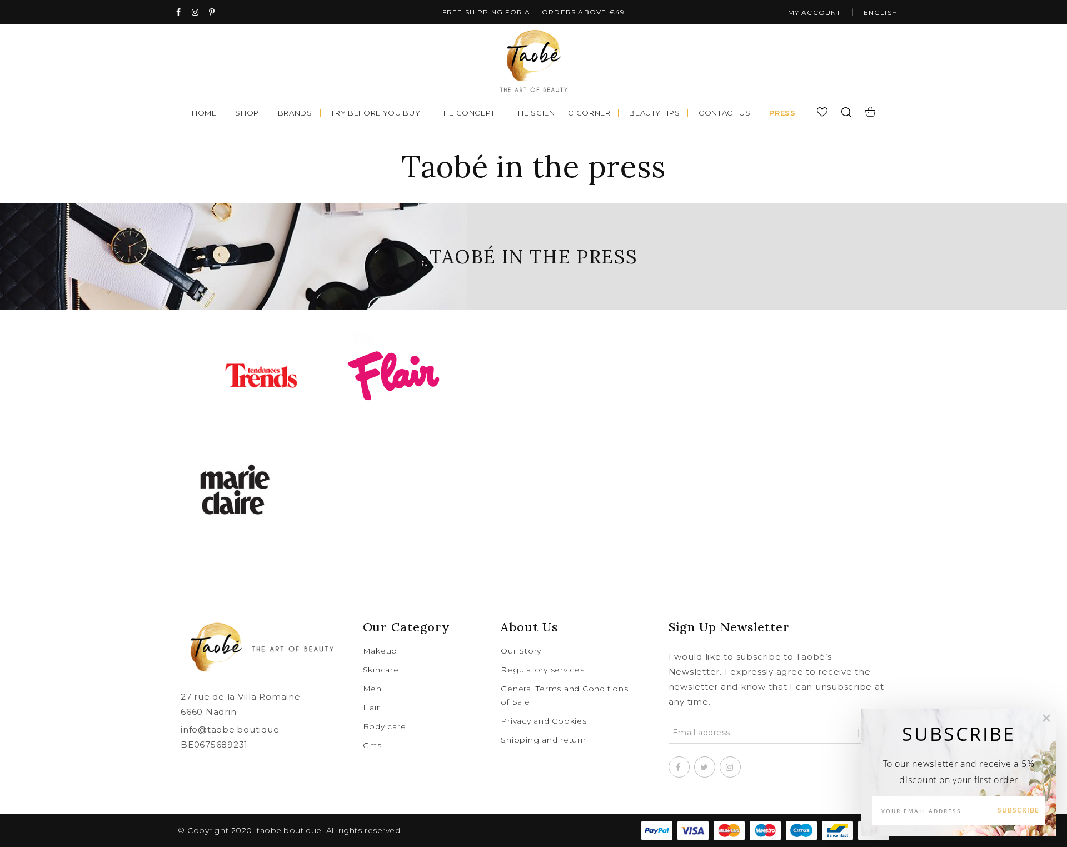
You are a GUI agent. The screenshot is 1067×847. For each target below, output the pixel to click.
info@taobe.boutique (230, 729)
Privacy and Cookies (543, 721)
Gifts (372, 745)
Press (782, 112)
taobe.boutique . (291, 830)
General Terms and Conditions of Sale (564, 695)
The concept (467, 112)
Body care (384, 726)
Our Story (521, 651)
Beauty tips (654, 112)
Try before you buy (375, 112)
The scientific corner (562, 112)
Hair (371, 707)
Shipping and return (543, 740)
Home (204, 112)
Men (372, 689)
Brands (295, 112)
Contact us (725, 112)
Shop (247, 112)
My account (814, 12)
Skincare (381, 670)
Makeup (380, 651)
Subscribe (1018, 810)
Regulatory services (542, 670)
